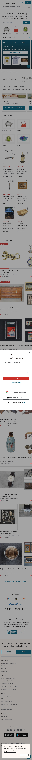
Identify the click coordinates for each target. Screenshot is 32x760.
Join (23, 403)
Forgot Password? (16, 382)
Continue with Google (17, 392)
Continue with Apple (17, 397)
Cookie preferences (10, 752)
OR (16, 387)
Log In (16, 378)
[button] (27, 373)
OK (24, 755)
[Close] (29, 352)
